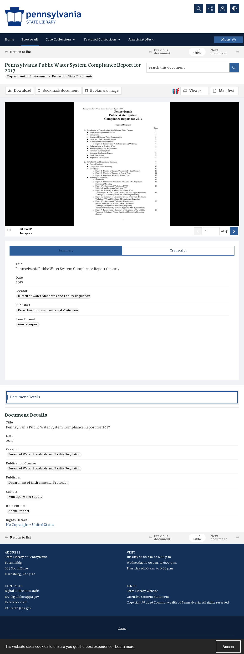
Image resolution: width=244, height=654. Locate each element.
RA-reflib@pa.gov (18, 608)
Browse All (29, 39)
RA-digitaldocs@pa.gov (22, 596)
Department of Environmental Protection (48, 310)
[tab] (66, 250)
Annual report (28, 324)
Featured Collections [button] (100, 39)
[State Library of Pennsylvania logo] (43, 16)
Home (9, 39)
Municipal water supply (25, 497)
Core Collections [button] (59, 39)
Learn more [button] (124, 646)
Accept (228, 647)
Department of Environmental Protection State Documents (49, 76)
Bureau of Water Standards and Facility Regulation (54, 296)
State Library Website (142, 591)
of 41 (225, 231)
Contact (122, 628)
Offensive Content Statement (148, 596)
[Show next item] (234, 231)
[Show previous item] (198, 231)
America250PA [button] (139, 39)
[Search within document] (234, 67)
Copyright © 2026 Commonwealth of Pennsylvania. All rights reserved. (178, 602)
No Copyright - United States (30, 525)
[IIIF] (175, 91)
